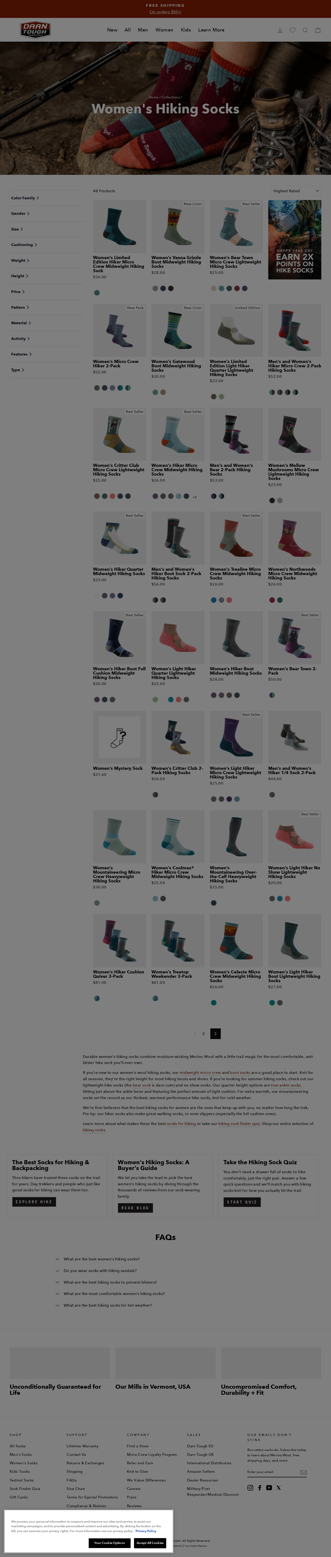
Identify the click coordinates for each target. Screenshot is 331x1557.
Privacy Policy (145, 1531)
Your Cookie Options (109, 1543)
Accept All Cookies (150, 1543)
